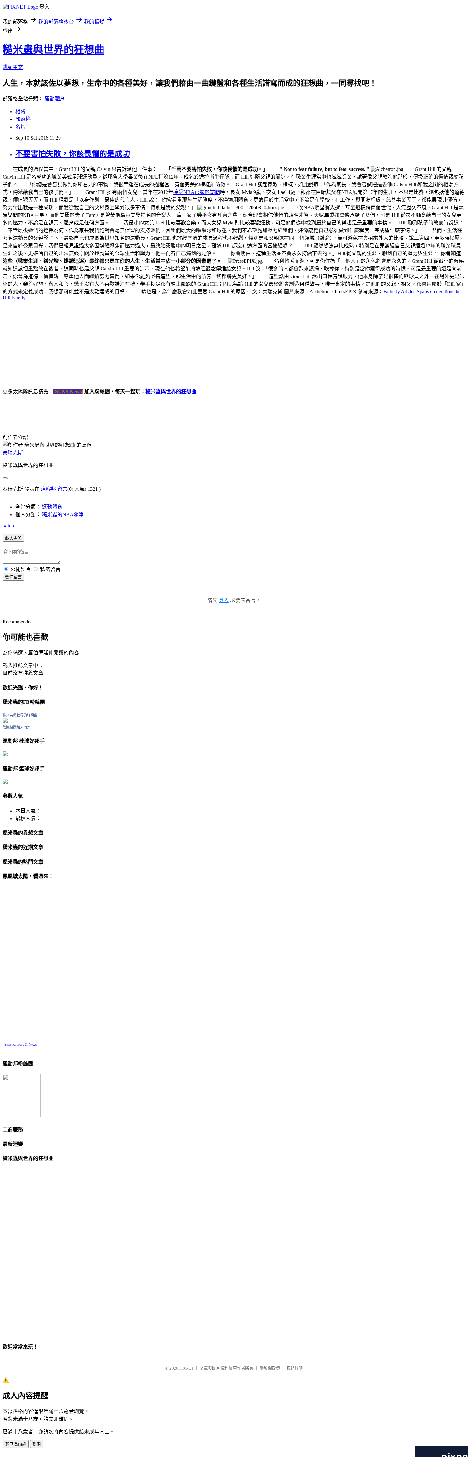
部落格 (23, 119)
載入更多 (13, 538)
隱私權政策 (269, 1368)
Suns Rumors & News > (21, 1044)
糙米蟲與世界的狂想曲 (53, 49)
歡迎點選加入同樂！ (18, 727)
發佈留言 (13, 577)
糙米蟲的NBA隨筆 (63, 514)
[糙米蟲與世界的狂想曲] (5, 721)
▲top (8, 525)
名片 (20, 126)
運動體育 (55, 98)
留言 (62, 489)
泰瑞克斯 (13, 452)
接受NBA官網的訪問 (196, 192)
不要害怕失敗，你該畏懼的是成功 (72, 154)
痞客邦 (48, 489)
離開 (36, 1444)
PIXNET (186, 1368)
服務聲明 (294, 1368)
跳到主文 (13, 67)
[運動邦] (22, 1115)
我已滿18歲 (15, 1444)
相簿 (20, 111)
